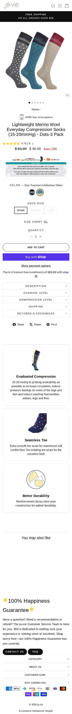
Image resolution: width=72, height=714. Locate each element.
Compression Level (36, 299)
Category (35, 659)
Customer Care (35, 675)
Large (51, 210)
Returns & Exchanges (36, 313)
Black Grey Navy (32, 192)
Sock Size (36, 203)
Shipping (36, 306)
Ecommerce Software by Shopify (36, 711)
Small (20, 210)
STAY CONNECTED (35, 682)
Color (36, 185)
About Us (35, 667)
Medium (36, 210)
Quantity (36, 230)
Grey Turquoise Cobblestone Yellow (40, 192)
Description (36, 286)
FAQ (35, 652)
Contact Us (15, 652)
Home (35, 109)
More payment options (36, 265)
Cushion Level (36, 293)
